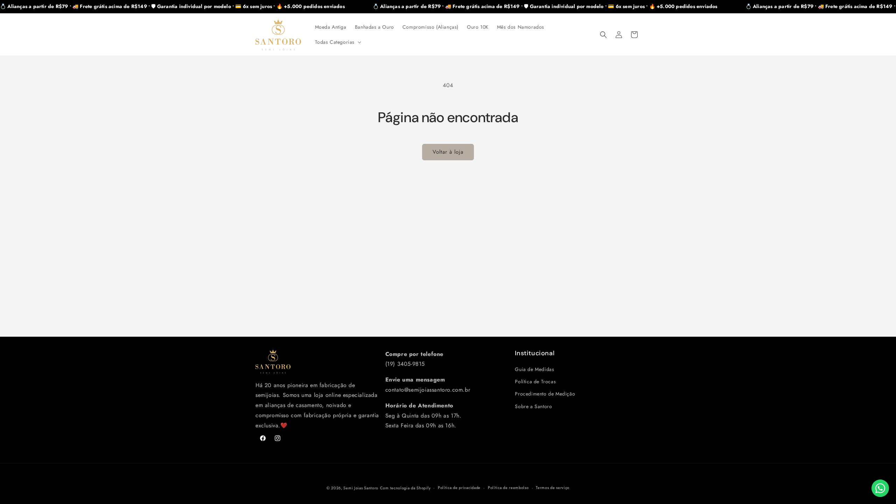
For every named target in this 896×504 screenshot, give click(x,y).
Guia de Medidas (534, 369)
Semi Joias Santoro (360, 488)
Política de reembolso (508, 487)
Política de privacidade (459, 487)
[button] (337, 42)
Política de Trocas (535, 381)
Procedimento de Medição (545, 393)
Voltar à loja (448, 152)
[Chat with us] (880, 488)
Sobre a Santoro (533, 406)
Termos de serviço (552, 487)
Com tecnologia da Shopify (405, 488)
